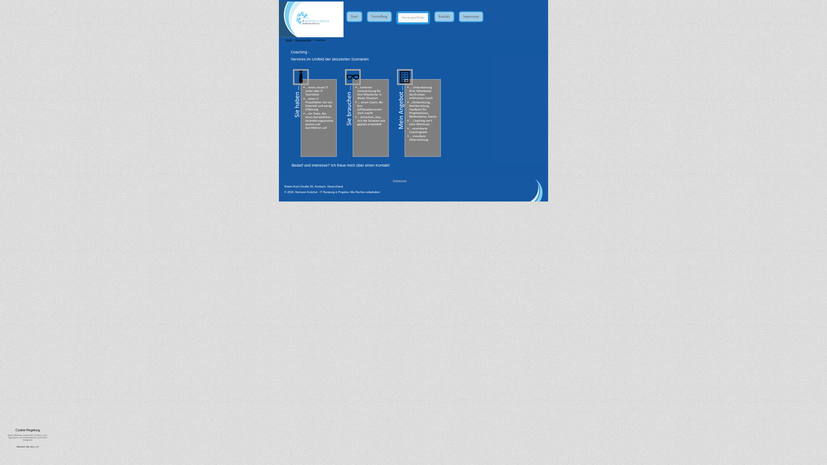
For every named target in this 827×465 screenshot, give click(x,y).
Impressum (400, 180)
